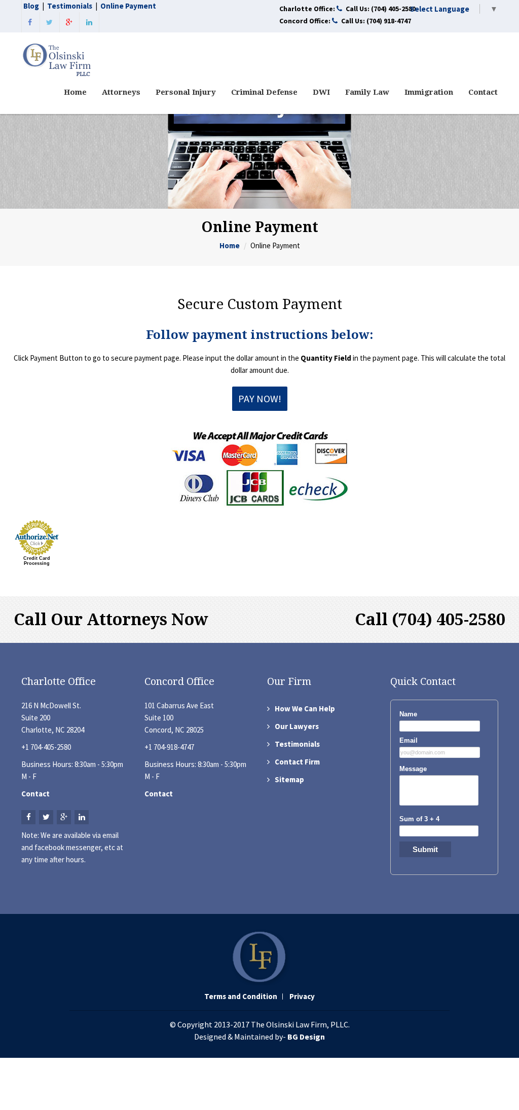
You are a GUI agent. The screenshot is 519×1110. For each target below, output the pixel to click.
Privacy (302, 996)
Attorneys (121, 92)
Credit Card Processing (36, 561)
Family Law (367, 92)
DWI (321, 92)
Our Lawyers (297, 726)
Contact (483, 92)
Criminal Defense (264, 92)
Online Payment (128, 6)
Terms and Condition (240, 996)
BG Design (306, 1036)
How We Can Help (305, 708)
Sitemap (289, 779)
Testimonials (69, 6)
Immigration (428, 92)
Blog (31, 6)
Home (75, 92)
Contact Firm (297, 762)
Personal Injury (186, 92)
